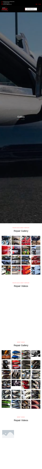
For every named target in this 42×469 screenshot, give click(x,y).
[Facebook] (36, 4)
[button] (39, 9)
